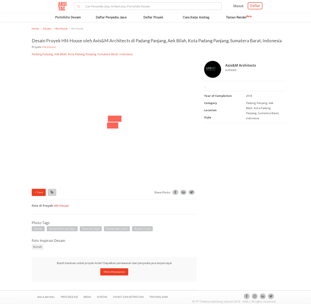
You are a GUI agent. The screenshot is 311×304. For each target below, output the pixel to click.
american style (91, 228)
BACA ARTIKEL (46, 297)
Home (35, 28)
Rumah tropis (143, 228)
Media (88, 297)
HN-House (61, 28)
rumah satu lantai (117, 228)
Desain (47, 28)
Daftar (255, 6)
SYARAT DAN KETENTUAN (128, 297)
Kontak (102, 297)
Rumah (38, 228)
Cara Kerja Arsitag (196, 17)
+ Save (38, 192)
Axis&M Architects (240, 65)
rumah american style (62, 228)
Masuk (238, 6)
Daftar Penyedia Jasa (111, 17)
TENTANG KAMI (158, 297)
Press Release (69, 297)
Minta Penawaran (114, 271)
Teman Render (239, 17)
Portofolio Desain (68, 17)
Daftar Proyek (153, 17)
